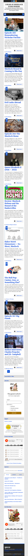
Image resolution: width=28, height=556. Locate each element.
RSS (16, 1)
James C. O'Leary (10, 299)
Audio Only (13, 410)
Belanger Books (9, 368)
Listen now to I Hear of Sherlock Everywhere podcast (14, 432)
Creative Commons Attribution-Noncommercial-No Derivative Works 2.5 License (14, 550)
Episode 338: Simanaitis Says (10, 485)
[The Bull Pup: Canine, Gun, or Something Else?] (14, 269)
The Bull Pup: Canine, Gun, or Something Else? (12, 280)
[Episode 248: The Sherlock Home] (14, 125)
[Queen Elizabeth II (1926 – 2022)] (14, 159)
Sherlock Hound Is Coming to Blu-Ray (13, 70)
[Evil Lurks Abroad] (14, 94)
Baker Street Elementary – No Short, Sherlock (12, 244)
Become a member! (8, 421)
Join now (14, 413)
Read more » (19, 50)
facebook (12, 1)
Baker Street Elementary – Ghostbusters (12, 483)
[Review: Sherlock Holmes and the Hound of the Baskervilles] (14, 193)
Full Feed (13, 406)
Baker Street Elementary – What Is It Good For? (13, 499)
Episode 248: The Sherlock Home (12, 135)
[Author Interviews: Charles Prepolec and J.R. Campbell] (14, 341)
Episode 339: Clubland (9, 481)
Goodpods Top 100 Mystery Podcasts (14, 430)
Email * (8, 399)
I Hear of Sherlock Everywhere (14, 6)
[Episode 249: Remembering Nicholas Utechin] (14, 24)
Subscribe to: (9, 404)
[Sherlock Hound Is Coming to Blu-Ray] (14, 60)
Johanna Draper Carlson (11, 224)
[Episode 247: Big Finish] (14, 308)
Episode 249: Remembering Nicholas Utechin (12, 35)
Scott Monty (8, 51)
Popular (7, 474)
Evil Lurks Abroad (13, 102)
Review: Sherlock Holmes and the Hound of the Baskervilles (12, 204)
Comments (14, 474)
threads (14, 1)
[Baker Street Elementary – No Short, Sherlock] (14, 233)
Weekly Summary (14, 408)
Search (23, 14)
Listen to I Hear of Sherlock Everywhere (14, 463)
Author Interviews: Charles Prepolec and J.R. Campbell (13, 352)
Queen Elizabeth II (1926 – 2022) (13, 168)
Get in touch (20, 470)
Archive (20, 474)
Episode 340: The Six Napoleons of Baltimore (13, 490)
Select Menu (5, 14)
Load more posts (8, 371)
